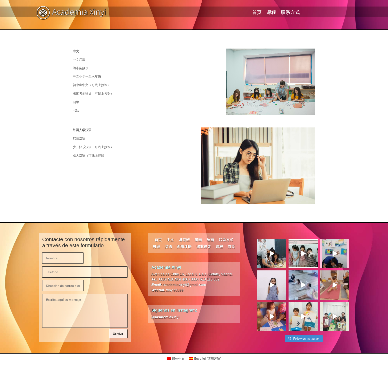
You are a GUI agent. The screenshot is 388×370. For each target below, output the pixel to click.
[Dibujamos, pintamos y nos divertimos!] (271, 253)
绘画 (210, 240)
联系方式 (290, 13)
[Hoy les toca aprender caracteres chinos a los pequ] (271, 316)
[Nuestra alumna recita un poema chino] (271, 285)
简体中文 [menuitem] (178, 358)
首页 (257, 13)
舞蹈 (156, 246)
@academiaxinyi (165, 317)
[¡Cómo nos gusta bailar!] (303, 285)
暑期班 (184, 240)
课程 (271, 13)
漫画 (198, 240)
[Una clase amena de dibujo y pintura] (303, 316)
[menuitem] (175, 358)
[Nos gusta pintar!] (334, 253)
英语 (168, 246)
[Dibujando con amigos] (334, 316)
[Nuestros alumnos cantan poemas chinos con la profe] (303, 253)
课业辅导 (203, 246)
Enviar (118, 333)
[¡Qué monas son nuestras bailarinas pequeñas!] (334, 285)
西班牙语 (184, 246)
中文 (170, 240)
